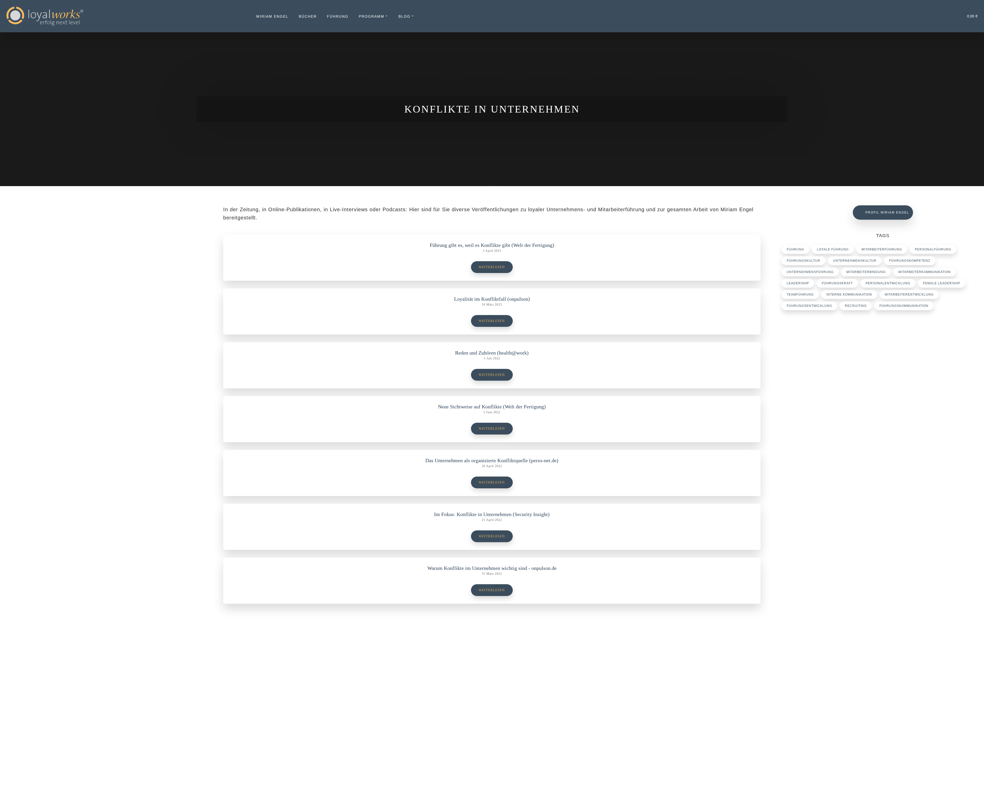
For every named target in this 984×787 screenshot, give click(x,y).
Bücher (308, 16)
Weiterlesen (492, 267)
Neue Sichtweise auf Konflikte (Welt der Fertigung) (492, 406)
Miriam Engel (272, 16)
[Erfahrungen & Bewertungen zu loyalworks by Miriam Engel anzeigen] (99, 716)
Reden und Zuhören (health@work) (492, 353)
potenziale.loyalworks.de (820, 683)
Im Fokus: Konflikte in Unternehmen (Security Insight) (492, 514)
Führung (337, 16)
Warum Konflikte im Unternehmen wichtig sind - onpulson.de (492, 568)
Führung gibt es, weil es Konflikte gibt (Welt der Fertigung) (492, 245)
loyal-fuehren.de (814, 677)
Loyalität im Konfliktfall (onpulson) (492, 299)
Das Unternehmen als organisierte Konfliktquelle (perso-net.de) (491, 460)
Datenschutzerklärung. (365, 775)
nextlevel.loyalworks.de (819, 689)
